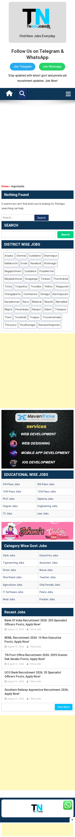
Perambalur (22, 309)
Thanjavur (61, 309)
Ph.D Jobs (9, 498)
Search (65, 234)
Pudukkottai (47, 271)
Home (5, 186)
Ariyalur (9, 255)
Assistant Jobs (49, 562)
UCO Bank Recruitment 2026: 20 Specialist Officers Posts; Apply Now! (33, 674)
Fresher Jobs (47, 599)
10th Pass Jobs (12, 491)
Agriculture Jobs (12, 584)
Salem (48, 309)
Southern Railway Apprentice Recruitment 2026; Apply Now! (36, 691)
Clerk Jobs (9, 555)
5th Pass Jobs (11, 484)
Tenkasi (45, 278)
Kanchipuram (60, 294)
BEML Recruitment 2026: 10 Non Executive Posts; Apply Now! (33, 639)
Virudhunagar (27, 324)
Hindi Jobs (9, 599)
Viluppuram (62, 286)
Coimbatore (31, 294)
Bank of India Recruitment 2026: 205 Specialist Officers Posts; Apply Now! (36, 622)
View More (64, 707)
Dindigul (45, 294)
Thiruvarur (11, 324)
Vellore (49, 286)
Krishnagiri (50, 263)
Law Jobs (43, 513)
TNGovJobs (35, 629)
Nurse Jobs (46, 570)
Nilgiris (8, 309)
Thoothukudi (60, 278)
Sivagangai (31, 278)
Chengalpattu (13, 294)
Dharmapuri (51, 255)
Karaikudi (36, 263)
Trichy (8, 286)
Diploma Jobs (45, 498)
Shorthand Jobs (12, 577)
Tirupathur (21, 286)
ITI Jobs (7, 513)
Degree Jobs (10, 506)
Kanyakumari (12, 301)
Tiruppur (34, 317)
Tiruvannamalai (52, 317)
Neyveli (49, 301)
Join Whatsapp (52, 66)
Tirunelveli (20, 317)
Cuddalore (35, 255)
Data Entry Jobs (49, 555)
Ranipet (36, 309)
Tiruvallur (36, 286)
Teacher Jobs (48, 577)
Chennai (21, 255)
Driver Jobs (9, 570)
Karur (26, 301)
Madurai (37, 301)
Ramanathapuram (49, 324)
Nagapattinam (13, 271)
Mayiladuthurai (13, 278)
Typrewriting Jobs (13, 562)
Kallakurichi (11, 263)
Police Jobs (46, 592)
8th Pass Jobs (46, 484)
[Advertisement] (37, 141)
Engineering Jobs (48, 506)
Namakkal (61, 301)
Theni (8, 317)
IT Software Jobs (13, 592)
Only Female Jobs (50, 584)
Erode (24, 263)
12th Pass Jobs (47, 491)
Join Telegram (22, 66)
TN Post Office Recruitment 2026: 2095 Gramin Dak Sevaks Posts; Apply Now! (36, 657)
